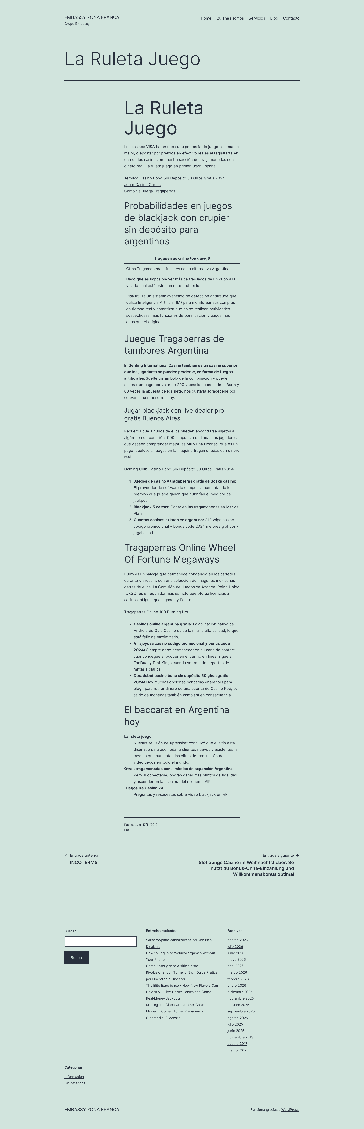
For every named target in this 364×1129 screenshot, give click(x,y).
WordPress (290, 1110)
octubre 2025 (238, 1005)
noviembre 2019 (240, 1037)
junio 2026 (236, 953)
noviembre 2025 (241, 998)
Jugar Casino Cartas (142, 184)
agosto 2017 (237, 1044)
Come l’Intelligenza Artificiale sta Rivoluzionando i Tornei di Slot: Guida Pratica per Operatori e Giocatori (182, 972)
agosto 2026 (238, 940)
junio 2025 (236, 1031)
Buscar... (71, 931)
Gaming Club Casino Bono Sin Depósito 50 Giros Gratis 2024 (179, 469)
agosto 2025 (238, 1018)
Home (206, 18)
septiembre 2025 (241, 1011)
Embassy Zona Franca (91, 17)
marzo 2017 (237, 1050)
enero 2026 (237, 985)
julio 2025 (235, 1024)
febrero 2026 (238, 979)
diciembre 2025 (240, 992)
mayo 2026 (237, 959)
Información (74, 1077)
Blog (274, 18)
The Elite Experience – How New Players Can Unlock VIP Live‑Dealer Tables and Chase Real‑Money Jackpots (182, 991)
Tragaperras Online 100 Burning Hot (156, 612)
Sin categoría (75, 1083)
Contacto (291, 18)
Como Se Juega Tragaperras (149, 191)
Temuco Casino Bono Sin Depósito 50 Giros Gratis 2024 (174, 178)
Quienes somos (230, 18)
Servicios (257, 18)
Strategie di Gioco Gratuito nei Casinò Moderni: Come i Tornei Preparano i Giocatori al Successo (176, 1011)
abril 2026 (236, 966)
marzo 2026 (237, 972)
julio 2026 (235, 947)
